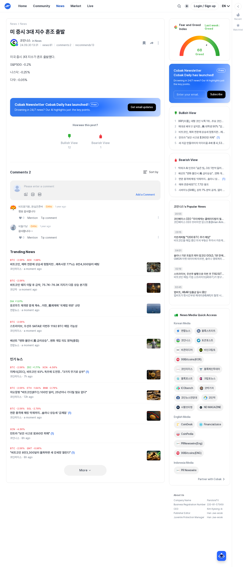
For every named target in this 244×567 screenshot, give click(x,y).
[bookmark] (144, 43)
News (60, 6)
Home (22, 6)
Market (76, 6)
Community (41, 6)
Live (90, 6)
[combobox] (226, 6)
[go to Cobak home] (8, 6)
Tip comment (49, 217)
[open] (159, 43)
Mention (32, 217)
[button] (151, 43)
